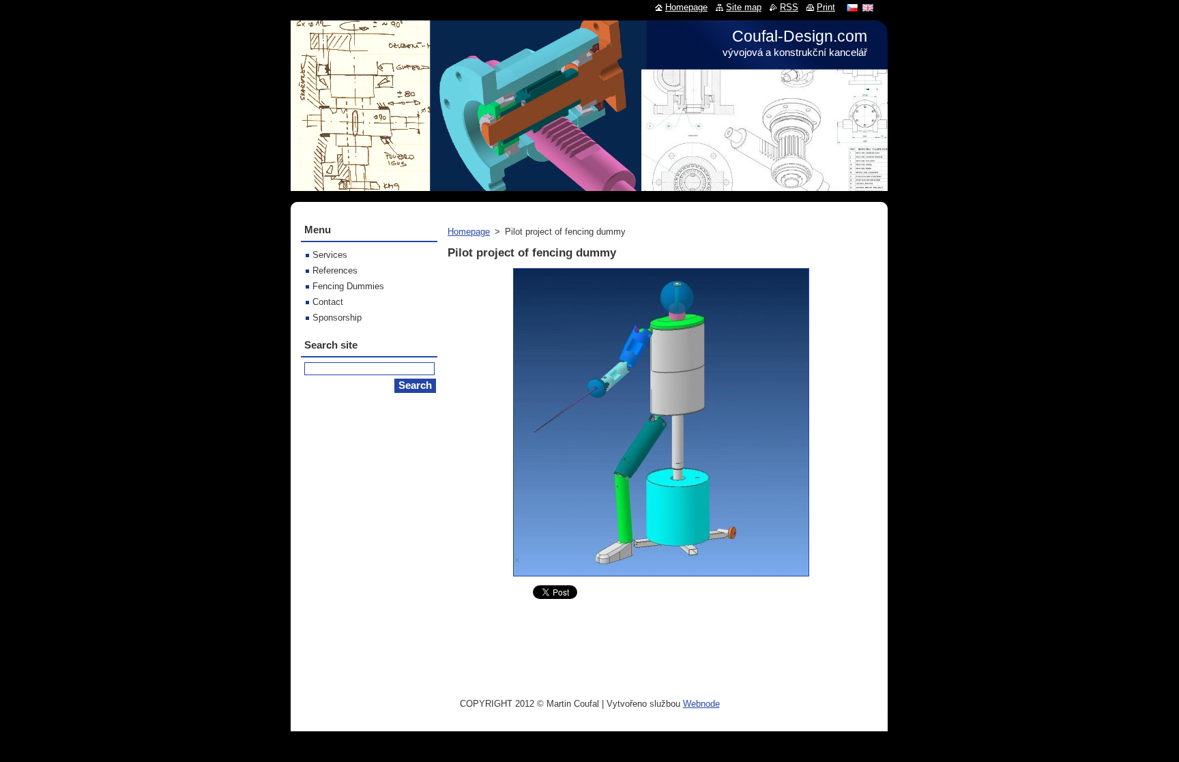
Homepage (469, 231)
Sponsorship (337, 317)
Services (329, 255)
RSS (789, 7)
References (335, 270)
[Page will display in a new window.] (661, 577)
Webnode (701, 704)
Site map (743, 7)
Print (826, 7)
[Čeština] (852, 7)
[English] (867, 7)
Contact (327, 302)
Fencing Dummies (348, 286)
